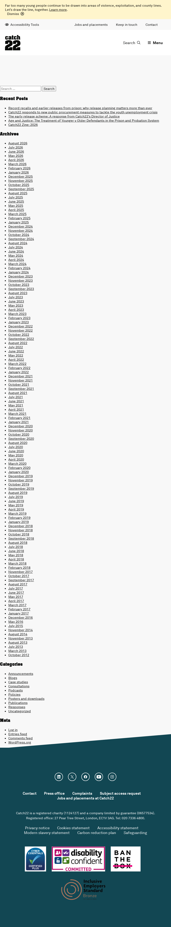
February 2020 (19, 468)
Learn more (58, 9)
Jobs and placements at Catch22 (85, 798)
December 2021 (20, 376)
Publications (18, 703)
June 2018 (16, 551)
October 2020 (18, 434)
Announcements (20, 674)
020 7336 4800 (133, 818)
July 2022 (15, 347)
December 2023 (20, 276)
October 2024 (18, 235)
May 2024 (15, 255)
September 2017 (21, 580)
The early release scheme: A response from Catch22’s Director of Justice (64, 116)
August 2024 (17, 243)
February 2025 (19, 218)
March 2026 (17, 164)
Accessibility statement (117, 827)
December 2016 (20, 617)
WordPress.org (19, 742)
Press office (54, 793)
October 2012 (18, 655)
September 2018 (21, 538)
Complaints (82, 793)
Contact (152, 24)
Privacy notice (37, 827)
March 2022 (17, 364)
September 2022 (21, 339)
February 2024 (19, 268)
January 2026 (18, 172)
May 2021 (15, 405)
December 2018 (20, 526)
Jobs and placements (91, 24)
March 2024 (17, 264)
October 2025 (18, 185)
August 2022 (17, 343)
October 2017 (18, 576)
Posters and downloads (26, 698)
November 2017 (20, 572)
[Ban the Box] (126, 858)
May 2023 (15, 305)
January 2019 (18, 522)
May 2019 (15, 505)
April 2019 (16, 509)
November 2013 (20, 638)
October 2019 (18, 484)
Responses (16, 707)
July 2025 (15, 197)
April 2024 (16, 260)
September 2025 (21, 189)
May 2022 (15, 355)
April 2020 (16, 459)
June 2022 (16, 351)
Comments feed (20, 738)
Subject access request (120, 793)
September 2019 (21, 488)
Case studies (18, 682)
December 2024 (20, 226)
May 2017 (15, 597)
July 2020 (15, 447)
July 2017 (15, 588)
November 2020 (20, 430)
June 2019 (16, 501)
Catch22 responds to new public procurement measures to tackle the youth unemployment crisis (82, 112)
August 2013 (17, 642)
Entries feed (17, 734)
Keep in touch (126, 24)
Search (129, 42)
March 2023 (17, 314)
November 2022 (20, 330)
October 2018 (18, 534)
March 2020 (17, 463)
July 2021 (15, 397)
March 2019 (17, 513)
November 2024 (20, 230)
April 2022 (16, 359)
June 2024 (16, 251)
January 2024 (18, 272)
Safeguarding (135, 832)
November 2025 (20, 180)
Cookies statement (73, 827)
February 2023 (19, 318)
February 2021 (19, 418)
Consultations (18, 686)
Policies (14, 694)
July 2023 (15, 297)
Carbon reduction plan (96, 832)
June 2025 (16, 201)
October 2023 (18, 285)
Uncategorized (19, 711)
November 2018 (20, 530)
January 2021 (18, 422)
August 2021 (17, 393)
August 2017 (17, 584)
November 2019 (20, 480)
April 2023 (16, 309)
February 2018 (19, 567)
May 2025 (15, 205)
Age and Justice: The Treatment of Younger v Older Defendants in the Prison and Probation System (83, 120)
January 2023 (18, 322)
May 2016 (15, 622)
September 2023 (21, 289)
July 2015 (15, 626)
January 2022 (18, 372)
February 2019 (19, 518)
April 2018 (16, 559)
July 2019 (15, 497)
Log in (13, 730)
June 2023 (16, 301)
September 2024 (21, 239)
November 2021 (20, 380)
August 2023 (17, 293)
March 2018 (17, 563)
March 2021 (17, 413)
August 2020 (17, 443)
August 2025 (17, 193)
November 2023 (20, 280)
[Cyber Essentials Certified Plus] (35, 858)
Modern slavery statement (47, 832)
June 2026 (16, 151)
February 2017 (19, 609)
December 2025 (20, 176)
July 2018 (15, 547)
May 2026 (15, 156)
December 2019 (20, 476)
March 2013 (17, 651)
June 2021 (16, 401)
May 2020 (15, 455)
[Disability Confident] (78, 858)
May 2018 (15, 555)
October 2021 (18, 384)
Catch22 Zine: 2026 (23, 125)
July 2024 (15, 247)
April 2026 (16, 160)
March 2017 (17, 605)
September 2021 (21, 389)
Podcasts (15, 690)
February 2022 (19, 368)
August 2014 (17, 634)
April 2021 (16, 409)
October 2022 (18, 334)
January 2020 (18, 472)
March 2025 (17, 214)
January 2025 (18, 222)
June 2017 (16, 592)
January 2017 (18, 613)
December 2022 (20, 326)
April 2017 (16, 601)
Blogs (12, 678)
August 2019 (17, 493)
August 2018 (17, 542)
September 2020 (21, 438)
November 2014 (20, 630)
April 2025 (16, 210)
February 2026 (19, 168)
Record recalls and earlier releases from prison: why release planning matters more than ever (80, 108)
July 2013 (15, 646)
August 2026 (17, 143)
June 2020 (16, 451)
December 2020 (20, 426)
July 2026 (15, 147)
